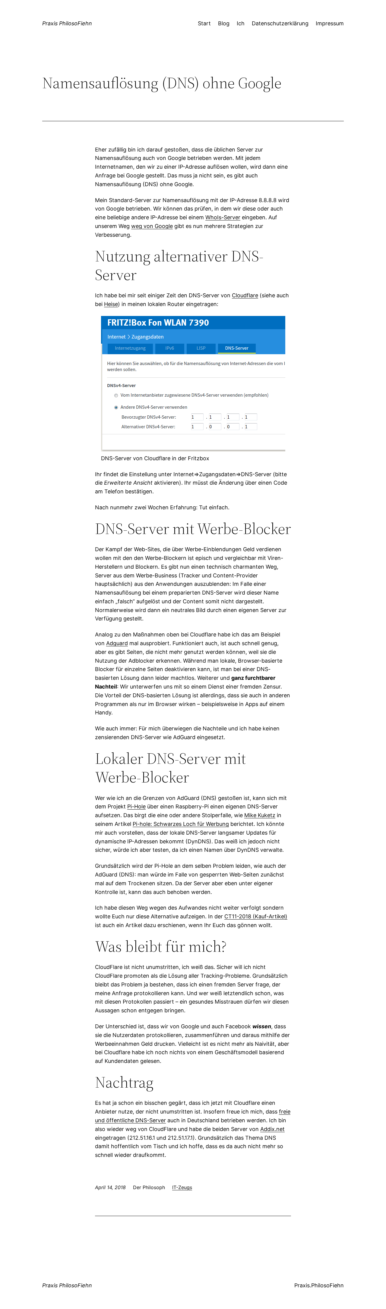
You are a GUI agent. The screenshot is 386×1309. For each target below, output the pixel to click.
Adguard (117, 643)
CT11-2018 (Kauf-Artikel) (255, 916)
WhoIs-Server (222, 217)
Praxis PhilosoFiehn (67, 23)
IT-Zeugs (182, 1187)
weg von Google (152, 226)
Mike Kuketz (259, 815)
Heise (111, 304)
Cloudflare (245, 295)
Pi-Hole (136, 806)
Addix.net (272, 1129)
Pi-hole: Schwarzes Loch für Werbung (181, 824)
